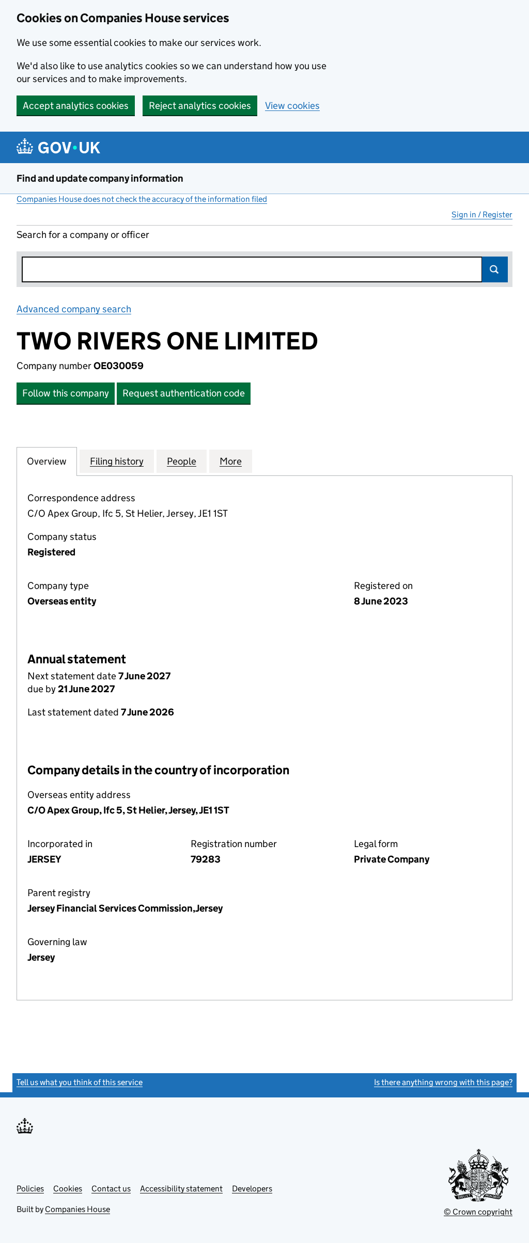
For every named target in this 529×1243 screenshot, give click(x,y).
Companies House (77, 1209)
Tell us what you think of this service (80, 1082)
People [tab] (181, 461)
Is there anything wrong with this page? (443, 1082)
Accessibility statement (181, 1188)
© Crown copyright (478, 1212)
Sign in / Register (482, 214)
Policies (30, 1188)
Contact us (111, 1188)
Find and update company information (100, 178)
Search (495, 269)
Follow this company (65, 393)
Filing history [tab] (117, 461)
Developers (252, 1188)
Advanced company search (74, 309)
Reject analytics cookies (200, 105)
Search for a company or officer (83, 235)
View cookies (292, 105)
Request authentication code (183, 393)
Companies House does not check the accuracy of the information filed (142, 199)
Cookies (67, 1188)
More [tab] (231, 461)
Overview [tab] (47, 461)
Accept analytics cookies (76, 105)
